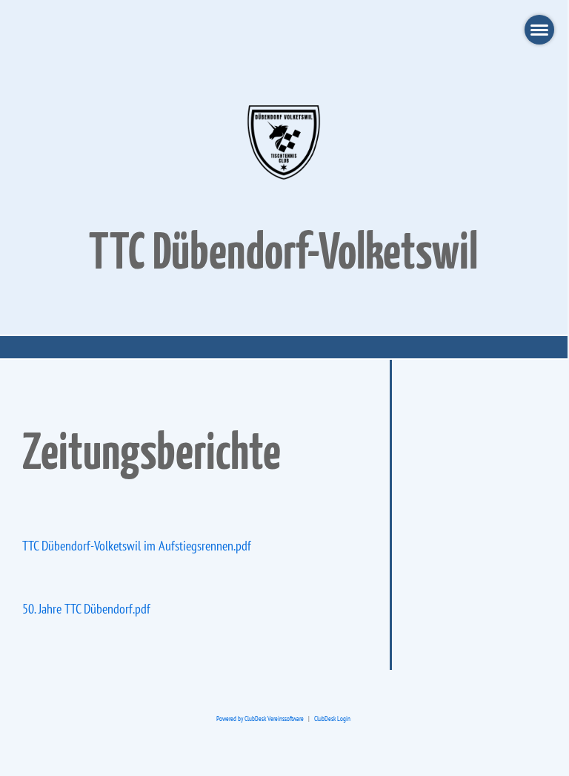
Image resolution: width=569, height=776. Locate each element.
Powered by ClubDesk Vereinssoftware (260, 718)
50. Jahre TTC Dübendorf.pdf (86, 608)
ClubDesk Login (332, 718)
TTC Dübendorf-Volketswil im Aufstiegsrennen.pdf (136, 545)
